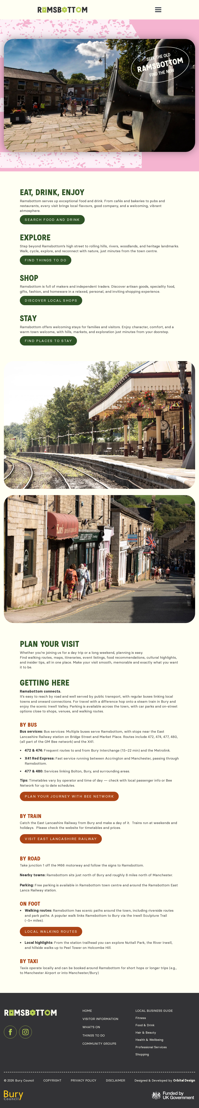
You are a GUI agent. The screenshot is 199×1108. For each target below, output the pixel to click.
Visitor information (100, 1019)
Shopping (142, 1054)
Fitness (140, 1018)
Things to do (93, 1035)
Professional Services (151, 1047)
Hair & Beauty (145, 1032)
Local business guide (154, 1011)
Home (87, 1011)
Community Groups (99, 1043)
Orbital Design (184, 1080)
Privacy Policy (83, 1080)
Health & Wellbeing (149, 1040)
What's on (91, 1027)
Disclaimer (115, 1080)
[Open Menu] (158, 10)
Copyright (52, 1080)
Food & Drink (144, 1025)
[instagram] (25, 1032)
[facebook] (10, 1032)
